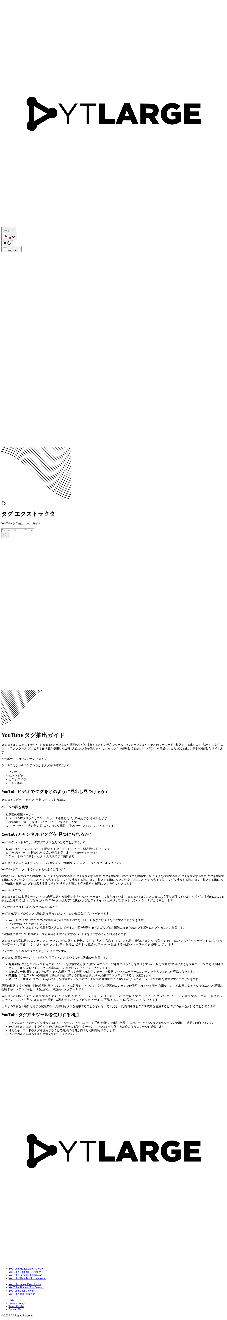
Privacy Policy (17, 1303)
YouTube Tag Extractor (22, 1293)
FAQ (11, 1299)
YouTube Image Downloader (25, 1284)
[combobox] (9, 236)
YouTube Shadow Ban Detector (26, 1287)
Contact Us (15, 1309)
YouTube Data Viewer (21, 1290)
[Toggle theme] (7, 243)
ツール (6, 230)
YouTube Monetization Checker (26, 1268)
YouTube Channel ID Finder (25, 1271)
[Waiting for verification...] (5, 535)
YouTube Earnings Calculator (25, 1274)
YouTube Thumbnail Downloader (27, 1278)
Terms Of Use (16, 1306)
